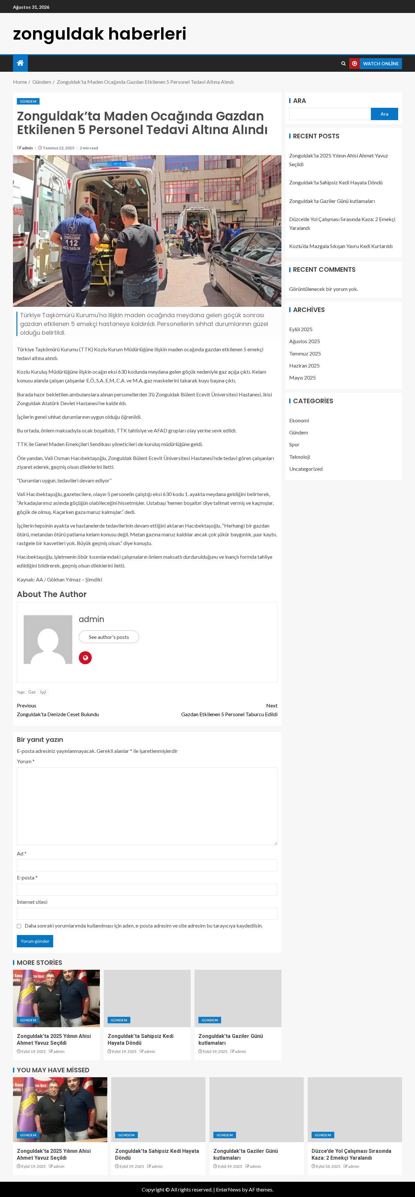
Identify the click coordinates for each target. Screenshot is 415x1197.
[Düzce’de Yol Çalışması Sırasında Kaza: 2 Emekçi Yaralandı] (355, 1109)
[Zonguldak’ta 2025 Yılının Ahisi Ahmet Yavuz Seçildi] (56, 998)
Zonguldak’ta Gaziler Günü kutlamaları (332, 201)
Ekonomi (299, 420)
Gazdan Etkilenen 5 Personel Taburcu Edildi (229, 709)
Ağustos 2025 (304, 341)
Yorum (26, 761)
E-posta (27, 877)
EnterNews (228, 1189)
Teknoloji (299, 457)
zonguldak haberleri (100, 33)
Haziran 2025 (304, 365)
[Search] (343, 63)
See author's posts (109, 637)
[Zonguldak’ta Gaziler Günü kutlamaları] (238, 998)
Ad (22, 853)
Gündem (28, 101)
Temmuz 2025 (305, 353)
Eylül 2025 (301, 329)
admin (27, 147)
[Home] (20, 63)
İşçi (43, 691)
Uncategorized (306, 469)
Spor (294, 445)
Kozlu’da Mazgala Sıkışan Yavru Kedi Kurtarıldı (341, 246)
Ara (299, 100)
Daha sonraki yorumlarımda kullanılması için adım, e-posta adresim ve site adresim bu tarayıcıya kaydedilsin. (144, 925)
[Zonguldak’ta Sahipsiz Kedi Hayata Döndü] (147, 998)
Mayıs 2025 (302, 377)
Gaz (32, 691)
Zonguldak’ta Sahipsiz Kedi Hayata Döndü (336, 183)
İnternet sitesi (32, 902)
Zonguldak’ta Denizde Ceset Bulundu (58, 709)
